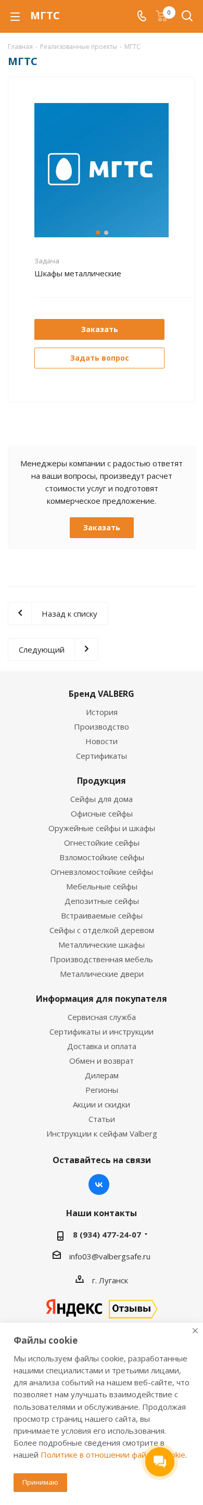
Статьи (101, 1119)
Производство (101, 726)
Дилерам (102, 1075)
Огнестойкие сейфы (101, 842)
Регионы (101, 1090)
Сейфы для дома (101, 799)
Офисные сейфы (102, 813)
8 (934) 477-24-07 (107, 1234)
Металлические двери (102, 973)
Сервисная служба (102, 1017)
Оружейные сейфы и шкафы (101, 828)
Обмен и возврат (101, 1060)
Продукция (101, 780)
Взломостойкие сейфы (101, 857)
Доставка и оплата (101, 1046)
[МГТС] (101, 169)
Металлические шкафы (101, 944)
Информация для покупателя (101, 998)
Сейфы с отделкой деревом (101, 930)
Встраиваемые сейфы (102, 915)
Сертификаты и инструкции (101, 1031)
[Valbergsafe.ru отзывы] (101, 1308)
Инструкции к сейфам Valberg (101, 1133)
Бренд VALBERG (101, 693)
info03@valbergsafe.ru (109, 1256)
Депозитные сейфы (102, 901)
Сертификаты (101, 755)
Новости (101, 741)
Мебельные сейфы (101, 886)
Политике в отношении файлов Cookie (113, 1454)
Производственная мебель (101, 959)
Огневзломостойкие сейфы (101, 871)
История (102, 712)
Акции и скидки (101, 1104)
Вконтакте (98, 1184)
